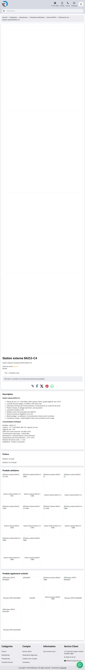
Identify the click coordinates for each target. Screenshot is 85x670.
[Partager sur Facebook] (37, 386)
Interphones (6, 655)
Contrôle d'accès (7, 662)
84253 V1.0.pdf (9, 459)
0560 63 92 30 (70, 657)
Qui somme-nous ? (49, 651)
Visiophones (23, 17)
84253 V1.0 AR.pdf (10, 462)
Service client (26, 651)
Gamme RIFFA (51, 17)
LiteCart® (63, 668)
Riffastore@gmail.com (73, 661)
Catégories (13, 17)
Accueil (4, 17)
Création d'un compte (29, 658)
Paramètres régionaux (29, 655)
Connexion (26, 662)
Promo (4, 651)
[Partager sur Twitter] (41, 386)
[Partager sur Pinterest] (47, 386)
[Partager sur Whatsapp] (52, 386)
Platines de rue (64, 17)
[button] (80, 665)
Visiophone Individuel (37, 17)
